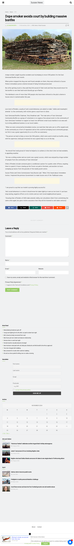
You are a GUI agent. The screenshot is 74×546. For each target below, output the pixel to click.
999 (15, 12)
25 (7, 430)
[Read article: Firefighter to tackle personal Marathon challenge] (6, 481)
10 (66, 418)
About (33, 527)
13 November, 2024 (24, 25)
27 (27, 430)
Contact (39, 527)
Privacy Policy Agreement (13, 282)
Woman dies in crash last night (12, 340)
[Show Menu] (3, 2)
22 (47, 426)
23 (56, 426)
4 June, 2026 (15, 474)
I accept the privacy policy (23, 390)
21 (37, 426)
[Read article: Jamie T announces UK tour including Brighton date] (6, 453)
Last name (16, 370)
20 (27, 426)
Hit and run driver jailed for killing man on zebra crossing (19, 353)
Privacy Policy (34, 285)
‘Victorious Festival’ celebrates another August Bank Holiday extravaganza (31, 443)
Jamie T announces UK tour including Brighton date (25, 451)
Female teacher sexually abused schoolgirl (15, 343)
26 (17, 430)
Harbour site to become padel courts (21, 472)
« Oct (3, 433)
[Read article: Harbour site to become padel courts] (6, 474)
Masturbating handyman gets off (12, 330)
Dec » (8, 433)
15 (47, 422)
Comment (9, 236)
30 (56, 430)
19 (17, 426)
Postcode (16, 383)
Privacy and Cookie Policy (32, 543)
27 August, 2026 (15, 453)
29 (47, 430)
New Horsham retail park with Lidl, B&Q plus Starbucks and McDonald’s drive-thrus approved (28, 345)
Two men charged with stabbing (12, 348)
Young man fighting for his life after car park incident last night (20, 332)
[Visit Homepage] (37, 3)
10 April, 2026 (15, 481)
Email (7, 269)
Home (6, 12)
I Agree (45, 543)
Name (7, 260)
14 (37, 422)
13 (27, 422)
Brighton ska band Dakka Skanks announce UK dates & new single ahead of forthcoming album (37, 458)
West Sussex (42, 25)
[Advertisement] (37, 102)
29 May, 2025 (15, 489)
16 (56, 422)
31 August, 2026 (15, 446)
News (11, 12)
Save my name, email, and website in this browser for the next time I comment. (31, 277)
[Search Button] (71, 2)
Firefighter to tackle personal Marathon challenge (24, 479)
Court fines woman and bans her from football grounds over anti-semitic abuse (33, 487)
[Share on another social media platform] (67, 207)
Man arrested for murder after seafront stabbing (16, 350)
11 (7, 422)
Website (40, 269)
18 (7, 426)
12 (17, 422)
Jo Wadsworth (11, 25)
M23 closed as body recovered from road (15, 335)
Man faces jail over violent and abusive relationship (17, 338)
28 (37, 430)
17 (66, 422)
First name (16, 364)
